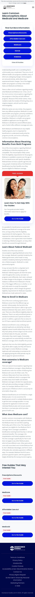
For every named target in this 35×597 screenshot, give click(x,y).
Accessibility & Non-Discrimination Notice (17, 569)
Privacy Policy (17, 560)
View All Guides (17, 62)
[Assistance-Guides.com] (17, 548)
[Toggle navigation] (33, 7)
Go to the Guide (17, 219)
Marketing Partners (17, 583)
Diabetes (17, 57)
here (25, 3)
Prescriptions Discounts (17, 33)
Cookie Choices (17, 566)
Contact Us (17, 572)
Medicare (17, 45)
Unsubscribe (17, 563)
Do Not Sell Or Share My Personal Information (17, 579)
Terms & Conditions (17, 557)
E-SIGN (17, 586)
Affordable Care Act (17, 39)
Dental (17, 51)
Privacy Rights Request (17, 575)
